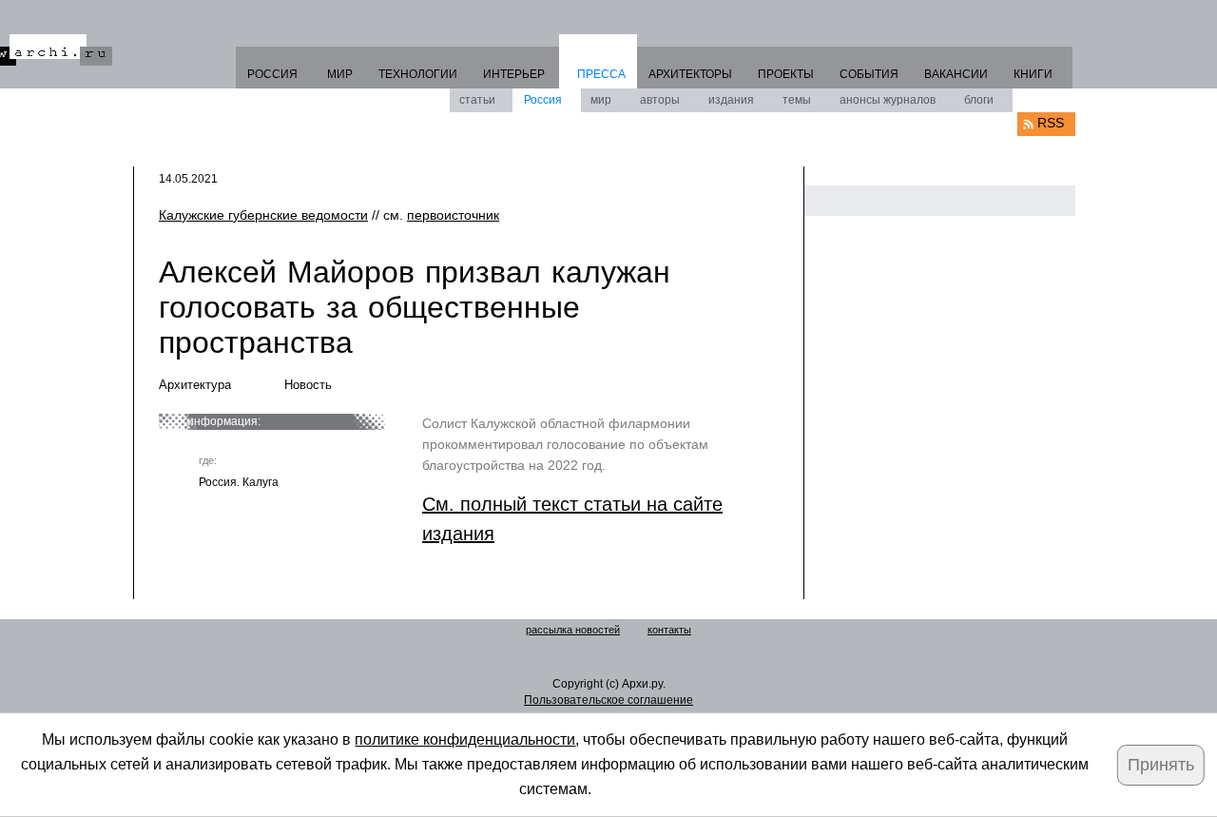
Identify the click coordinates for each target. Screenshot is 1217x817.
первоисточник (453, 215)
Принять (1161, 764)
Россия (543, 100)
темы (796, 100)
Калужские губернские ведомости (263, 215)
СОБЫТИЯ (869, 74)
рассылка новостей (573, 629)
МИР (340, 74)
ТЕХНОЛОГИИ (417, 74)
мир (600, 100)
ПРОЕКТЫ (786, 74)
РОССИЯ (272, 74)
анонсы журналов (888, 100)
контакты (669, 629)
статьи (477, 100)
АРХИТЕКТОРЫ (690, 74)
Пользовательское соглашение (608, 700)
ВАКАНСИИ (956, 74)
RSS (1050, 122)
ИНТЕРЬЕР (514, 74)
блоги (979, 100)
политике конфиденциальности (465, 739)
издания (731, 100)
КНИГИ (1033, 74)
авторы (660, 100)
